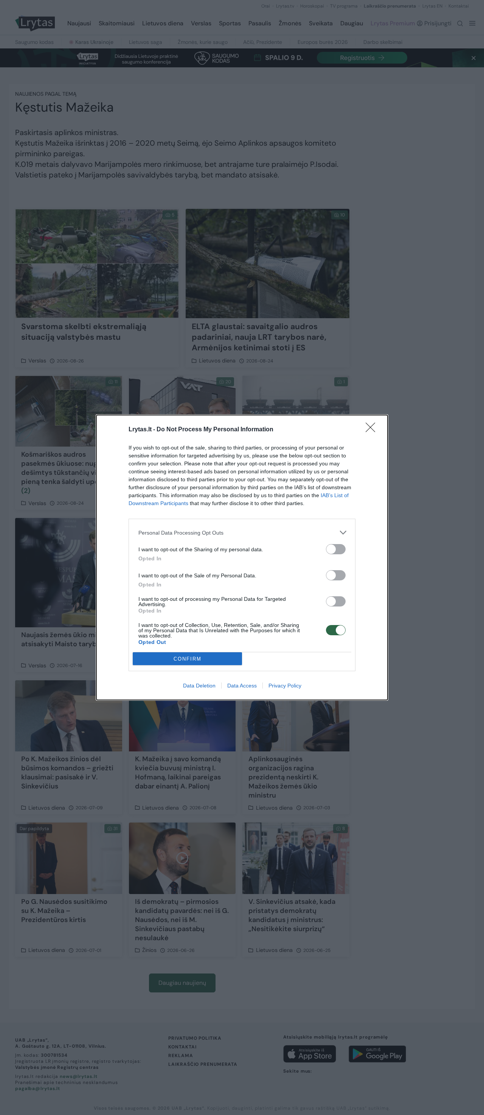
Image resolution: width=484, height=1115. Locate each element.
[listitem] (242, 533)
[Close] (373, 430)
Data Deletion (199, 686)
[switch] (336, 549)
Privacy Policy (284, 686)
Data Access (242, 686)
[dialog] (242, 557)
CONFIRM (188, 659)
